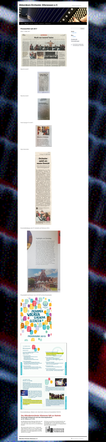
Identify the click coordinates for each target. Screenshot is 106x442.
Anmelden (74, 36)
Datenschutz (48, 23)
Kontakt (36, 23)
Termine (31, 23)
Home (22, 23)
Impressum (41, 23)
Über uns (26, 23)
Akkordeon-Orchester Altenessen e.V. (38, 4)
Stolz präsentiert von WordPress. (78, 438)
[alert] (78, 45)
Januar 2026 (74, 32)
